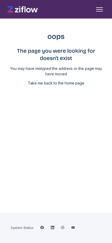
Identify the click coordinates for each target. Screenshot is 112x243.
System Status (22, 228)
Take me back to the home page (56, 83)
